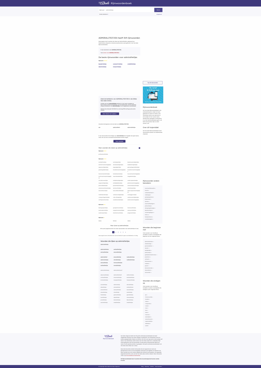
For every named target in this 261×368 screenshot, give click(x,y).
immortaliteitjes (118, 277)
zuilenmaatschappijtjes (133, 199)
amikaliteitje (104, 265)
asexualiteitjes (117, 289)
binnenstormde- (149, 268)
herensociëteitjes (132, 207)
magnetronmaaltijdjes (118, 210)
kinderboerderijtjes (117, 173)
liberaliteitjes (130, 300)
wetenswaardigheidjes (133, 197)
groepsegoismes (149, 197)
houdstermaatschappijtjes (134, 170)
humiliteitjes (104, 297)
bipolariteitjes (102, 64)
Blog (142, 366)
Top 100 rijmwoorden (152, 82)
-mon (146, 308)
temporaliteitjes (131, 280)
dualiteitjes (129, 292)
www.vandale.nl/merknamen (133, 355)
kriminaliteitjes (104, 280)
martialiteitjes (104, 302)
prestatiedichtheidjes (118, 185)
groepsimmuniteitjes (118, 207)
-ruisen (146, 306)
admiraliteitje (104, 244)
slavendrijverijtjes (103, 190)
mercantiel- (148, 272)
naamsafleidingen (149, 203)
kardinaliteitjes (130, 277)
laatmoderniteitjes (103, 210)
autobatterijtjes (102, 162)
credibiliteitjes (132, 64)
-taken (146, 301)
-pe (146, 294)
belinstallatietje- (149, 241)
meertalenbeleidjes (118, 176)
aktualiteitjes (130, 284)
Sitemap (147, 366)
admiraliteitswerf (118, 270)
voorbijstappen (148, 219)
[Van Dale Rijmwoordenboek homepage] (105, 3)
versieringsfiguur (149, 212)
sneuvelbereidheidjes (118, 190)
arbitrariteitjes (130, 275)
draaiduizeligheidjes (118, 164)
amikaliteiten (130, 287)
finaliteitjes (103, 294)
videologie (147, 194)
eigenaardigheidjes (103, 167)
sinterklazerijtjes (132, 188)
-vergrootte (148, 303)
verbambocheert (149, 192)
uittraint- (147, 259)
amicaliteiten (117, 287)
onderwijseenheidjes (133, 180)
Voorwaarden (158, 366)
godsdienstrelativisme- (150, 254)
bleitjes (115, 220)
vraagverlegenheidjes (104, 197)
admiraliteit (104, 257)
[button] (139, 148)
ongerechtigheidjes (103, 183)
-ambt (146, 325)
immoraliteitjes (118, 262)
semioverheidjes (117, 188)
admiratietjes (104, 259)
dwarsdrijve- (148, 270)
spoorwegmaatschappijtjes (134, 191)
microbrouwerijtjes (103, 180)
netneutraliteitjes (132, 210)
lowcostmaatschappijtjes (134, 173)
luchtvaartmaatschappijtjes (105, 177)
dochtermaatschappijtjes (105, 164)
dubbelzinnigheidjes (132, 164)
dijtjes (129, 220)
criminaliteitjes (104, 277)
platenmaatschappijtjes (133, 183)
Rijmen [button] (158, 10)
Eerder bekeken (103, 14)
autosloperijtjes (117, 162)
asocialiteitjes (130, 289)
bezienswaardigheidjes (133, 162)
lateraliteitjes (117, 300)
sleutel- (147, 248)
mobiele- (147, 263)
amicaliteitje (104, 262)
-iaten (146, 312)
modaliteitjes (117, 302)
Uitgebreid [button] (159, 14)
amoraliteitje (117, 257)
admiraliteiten (105, 249)
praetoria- (147, 257)
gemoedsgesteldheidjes (133, 167)
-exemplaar (148, 317)
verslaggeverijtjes (132, 194)
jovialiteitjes (104, 300)
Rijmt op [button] (101, 10)
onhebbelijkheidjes (117, 183)
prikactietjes (148, 206)
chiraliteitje (116, 292)
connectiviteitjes (117, 64)
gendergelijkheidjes (103, 169)
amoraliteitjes (118, 252)
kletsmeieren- (148, 261)
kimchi (146, 190)
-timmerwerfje (148, 297)
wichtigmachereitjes (104, 199)
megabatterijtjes (132, 176)
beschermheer (148, 210)
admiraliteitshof (118, 275)
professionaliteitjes (103, 154)
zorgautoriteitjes (132, 213)
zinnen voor (111, 52)
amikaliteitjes (117, 249)
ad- (100, 127)
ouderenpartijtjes (103, 213)
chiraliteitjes (117, 259)
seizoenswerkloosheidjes (105, 188)
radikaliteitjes (131, 259)
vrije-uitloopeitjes (117, 197)
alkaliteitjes (103, 287)
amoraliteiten (104, 289)
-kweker (147, 299)
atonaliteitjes (104, 292)
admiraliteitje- (132, 127)
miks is (146, 214)
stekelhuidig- (148, 243)
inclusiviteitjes (117, 66)
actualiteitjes (104, 284)
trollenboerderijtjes (103, 194)
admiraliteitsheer (105, 270)
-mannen (147, 314)
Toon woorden (119, 141)
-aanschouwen (148, 319)
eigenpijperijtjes (117, 167)
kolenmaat (147, 199)
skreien (147, 201)
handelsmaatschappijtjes (119, 169)
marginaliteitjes (118, 280)
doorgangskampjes (150, 208)
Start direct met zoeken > (110, 113)
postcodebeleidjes (103, 185)
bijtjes (100, 220)
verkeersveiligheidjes (118, 194)
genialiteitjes (130, 294)
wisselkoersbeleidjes (118, 199)
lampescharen (148, 217)
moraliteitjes (117, 265)
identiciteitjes (102, 66)
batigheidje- (148, 250)
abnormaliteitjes (105, 275)
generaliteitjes (117, 294)
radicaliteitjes (131, 257)
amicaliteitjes (104, 252)
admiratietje (117, 284)
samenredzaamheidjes (133, 185)
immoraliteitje (130, 297)
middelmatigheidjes (118, 180)
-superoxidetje (148, 321)
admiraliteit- (116, 127)
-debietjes (147, 323)
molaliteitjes (130, 302)
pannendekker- (149, 246)
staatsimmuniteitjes (118, 213)
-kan (146, 310)
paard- (146, 265)
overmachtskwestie (150, 188)
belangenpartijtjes (103, 207)
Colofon (152, 366)
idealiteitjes (116, 297)
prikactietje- (148, 252)
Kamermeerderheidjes (104, 173)
